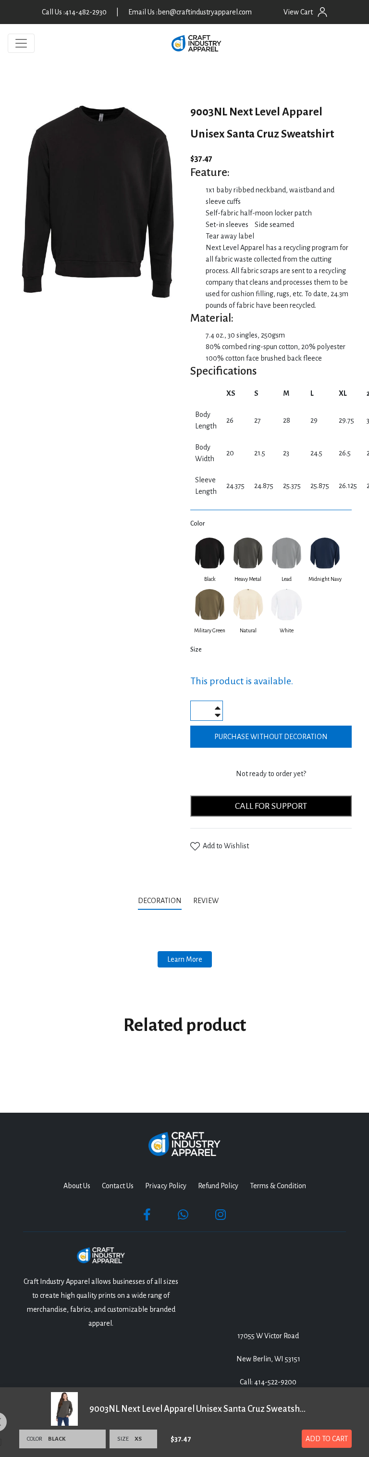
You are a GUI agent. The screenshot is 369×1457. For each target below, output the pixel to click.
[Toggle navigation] (21, 43)
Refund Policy (218, 1186)
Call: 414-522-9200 (268, 1382)
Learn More (184, 959)
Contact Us (118, 1186)
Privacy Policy (165, 1186)
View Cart (298, 12)
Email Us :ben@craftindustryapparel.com (190, 12)
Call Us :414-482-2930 (74, 12)
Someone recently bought (164, 1317)
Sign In (322, 12)
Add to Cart (327, 1439)
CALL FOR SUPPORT (271, 806)
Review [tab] (206, 900)
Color (197, 523)
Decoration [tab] (160, 900)
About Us (76, 1186)
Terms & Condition (278, 1186)
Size (196, 649)
